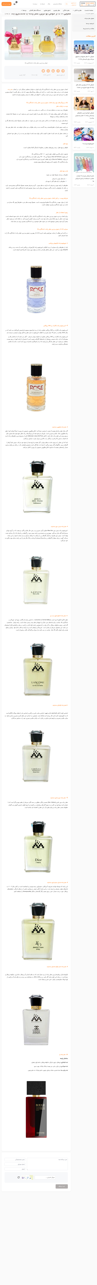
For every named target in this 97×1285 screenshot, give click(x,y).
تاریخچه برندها (90, 23)
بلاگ (49, 4)
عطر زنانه (10, 89)
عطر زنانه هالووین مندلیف (59, 427)
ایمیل (23, 1169)
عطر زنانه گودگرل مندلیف (59, 705)
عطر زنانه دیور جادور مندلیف (58, 798)
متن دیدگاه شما (63, 1160)
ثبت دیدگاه (62, 1186)
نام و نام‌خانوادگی (20, 1160)
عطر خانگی (66, 10)
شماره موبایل (21, 1164)
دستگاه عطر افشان (35, 10)
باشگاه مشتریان (57, 4)
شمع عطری (47, 10)
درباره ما (35, 4)
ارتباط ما (42, 4)
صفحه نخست (89, 10)
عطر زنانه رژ (62, 1054)
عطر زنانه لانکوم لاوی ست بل (58, 616)
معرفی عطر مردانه (89, 18)
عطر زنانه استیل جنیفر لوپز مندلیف (56, 882)
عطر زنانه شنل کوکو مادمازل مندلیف (56, 967)
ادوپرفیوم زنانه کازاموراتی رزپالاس (57, 243)
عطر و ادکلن (78, 10)
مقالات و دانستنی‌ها (88, 29)
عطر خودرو (57, 10)
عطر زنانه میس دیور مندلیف (58, 526)
